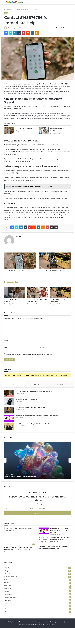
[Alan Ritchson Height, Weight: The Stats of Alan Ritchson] (9, 426)
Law (6, 603)
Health (7, 591)
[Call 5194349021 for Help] (9, 130)
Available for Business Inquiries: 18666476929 (31, 407)
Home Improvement (11, 597)
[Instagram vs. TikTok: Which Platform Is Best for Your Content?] (9, 418)
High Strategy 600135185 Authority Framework (25, 477)
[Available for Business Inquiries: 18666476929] (9, 410)
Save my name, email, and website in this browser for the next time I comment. (29, 354)
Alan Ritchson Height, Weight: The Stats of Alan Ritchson (35, 424)
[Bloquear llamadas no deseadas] (9, 401)
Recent (36, 384)
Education (8, 600)
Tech (6, 579)
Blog (6, 571)
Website (41, 347)
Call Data (8, 588)
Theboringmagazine (11, 576)
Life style (8, 585)
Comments (60, 384)
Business (8, 573)
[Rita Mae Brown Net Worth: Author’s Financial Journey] (9, 393)
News (7, 582)
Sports (7, 606)
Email (6, 347)
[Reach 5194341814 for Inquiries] (44, 130)
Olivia (9, 28)
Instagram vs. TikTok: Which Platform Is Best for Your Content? (37, 416)
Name (6, 340)
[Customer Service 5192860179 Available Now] (37, 292)
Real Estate (8, 594)
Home (7, 9)
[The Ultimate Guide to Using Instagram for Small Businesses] (44, 540)
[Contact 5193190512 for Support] (14, 292)
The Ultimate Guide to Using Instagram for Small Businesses (60, 539)
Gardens (7, 609)
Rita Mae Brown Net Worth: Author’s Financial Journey (34, 391)
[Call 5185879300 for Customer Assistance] (60, 292)
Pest (6, 612)
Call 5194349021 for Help (24, 128)
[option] (37, 460)
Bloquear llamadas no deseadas (26, 399)
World (11, 9)
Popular (13, 384)
